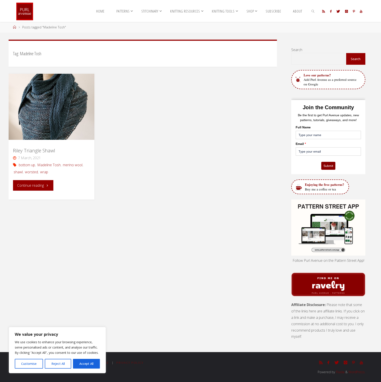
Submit (328, 166)
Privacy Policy (130, 363)
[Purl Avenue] (24, 11)
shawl (18, 172)
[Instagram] (346, 11)
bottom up (27, 164)
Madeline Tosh (49, 164)
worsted (31, 172)
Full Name (303, 127)
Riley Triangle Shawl (34, 150)
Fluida (339, 372)
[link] (313, 11)
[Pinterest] (353, 11)
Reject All (58, 364)
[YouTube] (361, 11)
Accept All (86, 364)
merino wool (72, 164)
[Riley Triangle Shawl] (51, 107)
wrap (44, 172)
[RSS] (323, 11)
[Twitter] (338, 11)
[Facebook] (331, 11)
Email (301, 144)
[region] (57, 350)
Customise (29, 364)
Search (296, 49)
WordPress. (356, 372)
